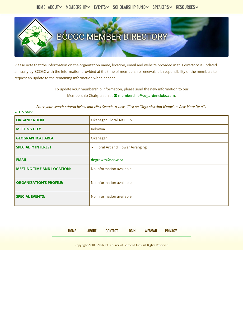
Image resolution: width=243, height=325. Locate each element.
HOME (72, 230)
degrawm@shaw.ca (107, 159)
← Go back (23, 111)
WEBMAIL (151, 230)
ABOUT (91, 230)
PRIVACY (171, 230)
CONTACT (112, 230)
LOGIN (131, 230)
